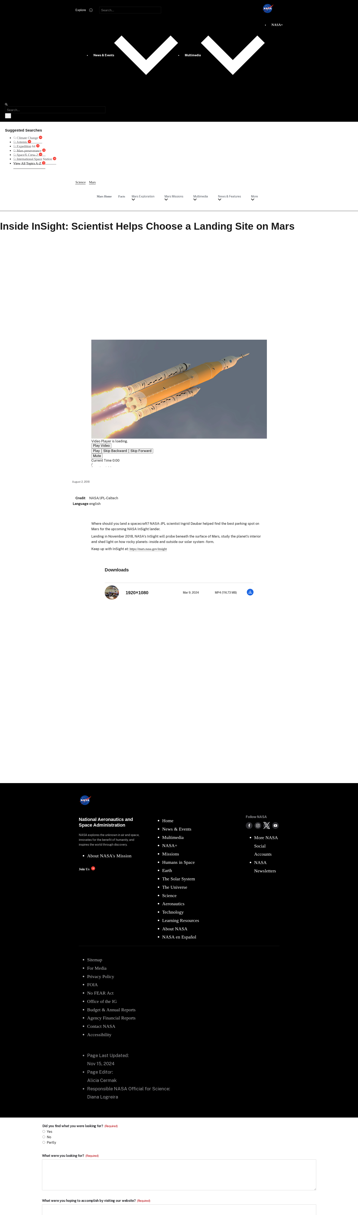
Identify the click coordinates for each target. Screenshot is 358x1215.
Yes (49, 1132)
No (49, 1137)
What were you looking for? (70, 1156)
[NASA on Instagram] (258, 825)
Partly (51, 1143)
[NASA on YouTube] (275, 825)
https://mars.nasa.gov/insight (148, 549)
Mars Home (104, 196)
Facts (121, 196)
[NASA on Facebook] (249, 825)
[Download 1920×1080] (250, 594)
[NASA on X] (266, 825)
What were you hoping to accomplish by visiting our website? (96, 1201)
